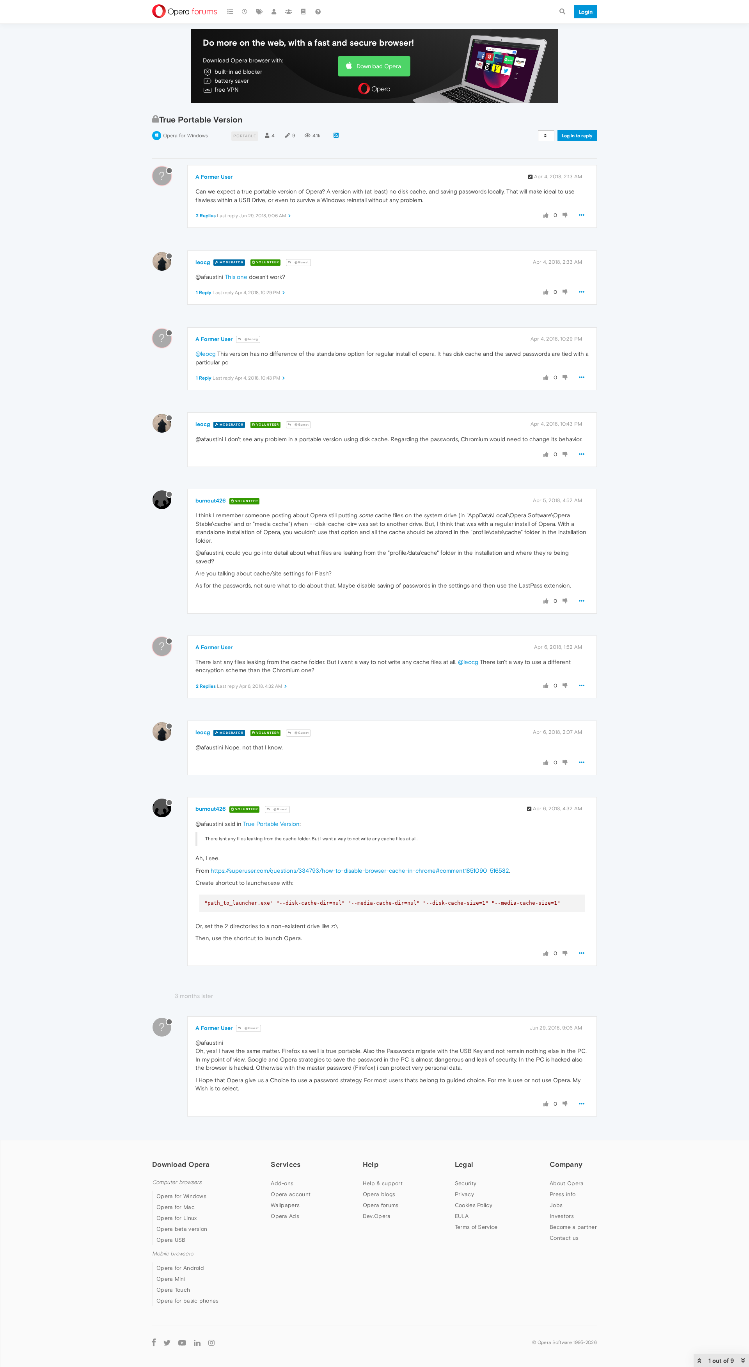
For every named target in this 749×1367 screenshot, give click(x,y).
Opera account (291, 1194)
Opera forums (381, 1205)
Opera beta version (181, 1229)
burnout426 (210, 500)
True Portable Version (271, 823)
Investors (562, 1216)
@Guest (301, 262)
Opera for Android (180, 1268)
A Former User (214, 177)
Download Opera (379, 66)
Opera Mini (170, 1279)
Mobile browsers (172, 1253)
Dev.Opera (377, 1216)
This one (236, 276)
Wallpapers (285, 1205)
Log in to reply (577, 135)
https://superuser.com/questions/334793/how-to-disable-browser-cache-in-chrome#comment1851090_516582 (360, 870)
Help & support (383, 1183)
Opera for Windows (185, 135)
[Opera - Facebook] (154, 1342)
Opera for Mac (175, 1207)
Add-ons (282, 1183)
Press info (562, 1194)
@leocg (250, 339)
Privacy (464, 1194)
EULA (462, 1216)
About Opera (567, 1183)
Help (370, 1164)
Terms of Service (476, 1227)
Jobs (556, 1205)
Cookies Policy (473, 1205)
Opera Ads (285, 1216)
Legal (464, 1164)
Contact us (564, 1238)
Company (566, 1164)
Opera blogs (379, 1194)
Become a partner (573, 1227)
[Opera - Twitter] (167, 1342)
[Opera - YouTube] (182, 1342)
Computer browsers (177, 1182)
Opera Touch (173, 1290)
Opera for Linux (176, 1218)
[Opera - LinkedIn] (197, 1342)
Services (285, 1164)
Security (465, 1183)
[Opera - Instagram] (211, 1342)
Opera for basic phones (187, 1301)
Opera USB (171, 1240)
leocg (202, 262)
